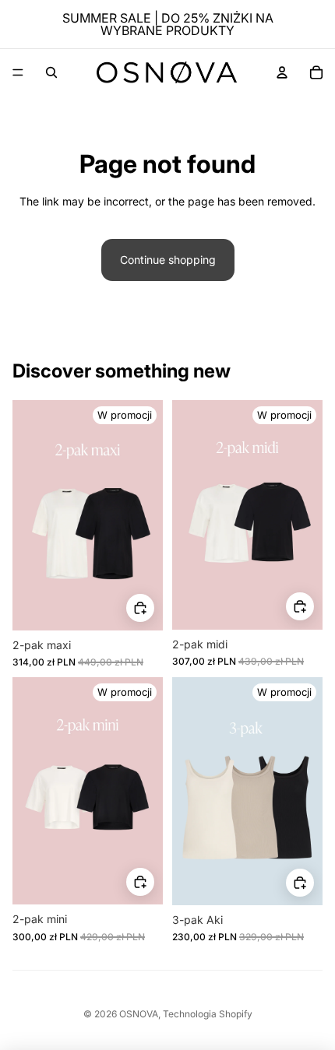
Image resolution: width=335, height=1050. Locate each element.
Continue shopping (168, 259)
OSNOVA (138, 1014)
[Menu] (18, 72)
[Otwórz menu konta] (282, 72)
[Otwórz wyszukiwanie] (51, 72)
